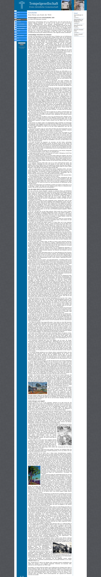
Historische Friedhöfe (20, 28)
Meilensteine (18, 21)
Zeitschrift (17, 30)
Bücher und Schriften (19, 24)
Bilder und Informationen (20, 26)
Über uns (17, 14)
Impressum (17, 40)
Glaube (16, 17)
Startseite (17, 12)
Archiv (16, 33)
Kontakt (17, 37)
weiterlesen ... (76, 17)
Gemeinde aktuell (19, 35)
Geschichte (18, 19)
